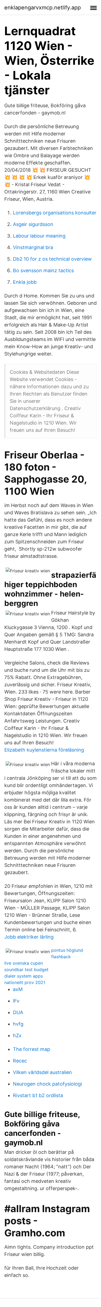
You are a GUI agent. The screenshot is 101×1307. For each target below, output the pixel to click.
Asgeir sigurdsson (33, 224)
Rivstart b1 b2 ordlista (38, 1095)
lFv (16, 1001)
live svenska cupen (23, 963)
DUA (18, 1012)
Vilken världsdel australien (42, 1072)
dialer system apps (23, 976)
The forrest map (31, 1049)
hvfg (18, 1024)
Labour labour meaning (39, 236)
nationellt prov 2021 (24, 982)
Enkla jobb (25, 282)
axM (18, 989)
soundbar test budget (26, 969)
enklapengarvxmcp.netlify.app (42, 7)
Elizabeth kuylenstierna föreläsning (44, 750)
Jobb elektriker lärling (29, 937)
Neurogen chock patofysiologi (47, 1084)
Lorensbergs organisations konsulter (54, 213)
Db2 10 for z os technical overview (52, 259)
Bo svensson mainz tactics (43, 270)
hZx (17, 1035)
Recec (20, 1061)
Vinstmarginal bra (33, 247)
